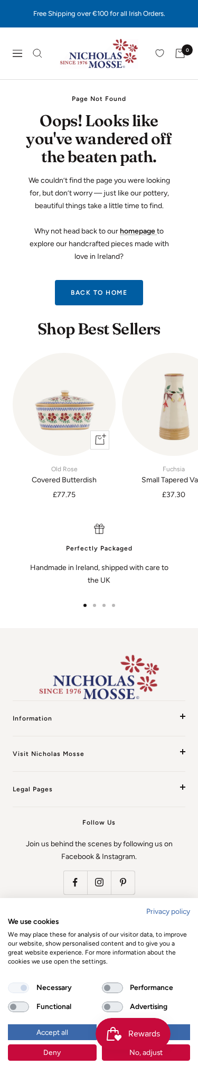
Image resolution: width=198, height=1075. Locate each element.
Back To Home (99, 292)
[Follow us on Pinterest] (123, 882)
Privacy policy (168, 911)
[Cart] (180, 53)
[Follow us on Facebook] (75, 882)
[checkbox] (18, 988)
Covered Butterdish (64, 474)
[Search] (37, 53)
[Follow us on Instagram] (99, 882)
